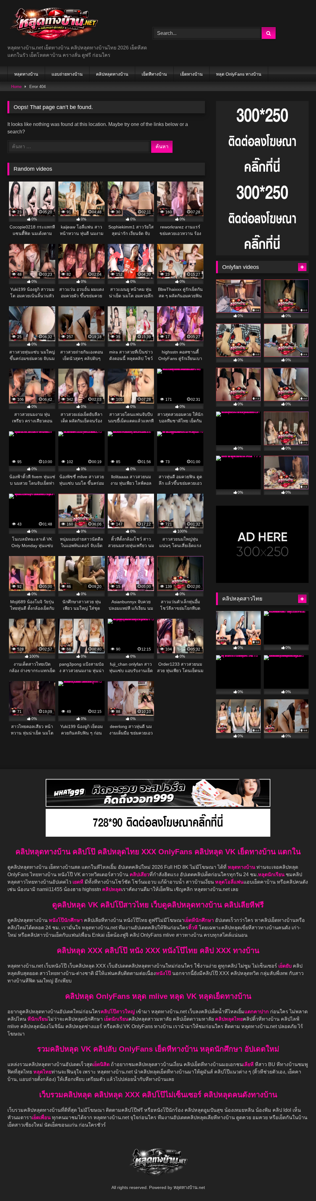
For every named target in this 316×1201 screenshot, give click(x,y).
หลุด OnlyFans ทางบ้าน (238, 74)
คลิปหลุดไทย (229, 1019)
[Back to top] (297, 1183)
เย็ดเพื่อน (42, 1117)
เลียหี (249, 1064)
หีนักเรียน (37, 1019)
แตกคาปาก (256, 1011)
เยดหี (79, 882)
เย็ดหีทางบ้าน (154, 74)
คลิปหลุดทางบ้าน (112, 74)
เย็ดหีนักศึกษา (199, 920)
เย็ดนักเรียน (116, 1019)
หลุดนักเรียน (271, 874)
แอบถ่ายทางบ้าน (67, 74)
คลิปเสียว (139, 874)
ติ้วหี (193, 927)
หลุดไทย (42, 1071)
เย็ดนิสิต (102, 1064)
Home (16, 86)
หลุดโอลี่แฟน (229, 882)
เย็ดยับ (285, 966)
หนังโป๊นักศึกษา (66, 920)
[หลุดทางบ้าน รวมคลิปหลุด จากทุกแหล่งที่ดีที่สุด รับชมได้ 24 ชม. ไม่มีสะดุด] (70, 24)
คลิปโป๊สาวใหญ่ (118, 1011)
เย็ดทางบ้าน (191, 74)
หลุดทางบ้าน (26, 74)
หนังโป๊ (163, 973)
